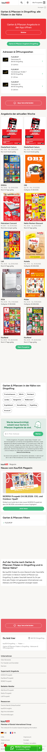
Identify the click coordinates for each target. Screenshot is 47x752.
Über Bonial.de (6, 660)
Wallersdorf (29, 400)
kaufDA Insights (6, 708)
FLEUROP (8, 523)
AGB (2, 743)
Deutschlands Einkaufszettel (10, 705)
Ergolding (33, 405)
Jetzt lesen (23, 508)
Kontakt (26, 740)
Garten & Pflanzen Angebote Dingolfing (23, 44)
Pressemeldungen (7, 715)
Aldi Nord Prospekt (7, 690)
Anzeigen (41, 7)
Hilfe (2, 737)
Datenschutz (5, 740)
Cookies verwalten (30, 743)
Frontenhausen (9, 394)
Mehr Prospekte (23, 347)
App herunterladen (7, 711)
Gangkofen (17, 400)
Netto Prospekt (6, 693)
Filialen (20, 643)
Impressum (27, 737)
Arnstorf (7, 411)
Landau (6, 400)
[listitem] (12, 135)
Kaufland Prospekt (7, 678)
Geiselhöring (21, 405)
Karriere (3, 666)
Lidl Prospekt (5, 696)
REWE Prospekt (6, 681)
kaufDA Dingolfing (9, 643)
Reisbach (30, 394)
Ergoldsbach (8, 405)
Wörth (21, 394)
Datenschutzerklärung (23, 452)
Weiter (23, 32)
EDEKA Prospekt (6, 675)
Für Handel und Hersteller (10, 663)
